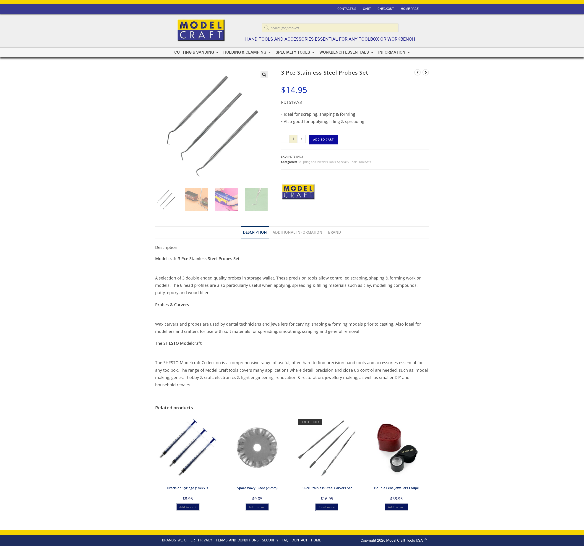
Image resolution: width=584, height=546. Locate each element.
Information (391, 52)
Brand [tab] (334, 232)
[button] (196, 52)
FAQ (285, 540)
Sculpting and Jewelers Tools (317, 162)
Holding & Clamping (244, 52)
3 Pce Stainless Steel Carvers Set (327, 488)
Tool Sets (365, 162)
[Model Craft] (298, 192)
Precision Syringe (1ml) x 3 (187, 488)
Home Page (410, 9)
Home (316, 540)
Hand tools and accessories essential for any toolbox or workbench (330, 39)
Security (270, 540)
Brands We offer (178, 540)
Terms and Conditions (237, 540)
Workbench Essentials (344, 52)
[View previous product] (417, 72)
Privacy (205, 540)
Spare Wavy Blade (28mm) (257, 488)
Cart (367, 9)
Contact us (346, 9)
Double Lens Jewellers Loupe (396, 488)
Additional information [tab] (297, 232)
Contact (300, 540)
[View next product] (425, 72)
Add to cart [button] (187, 507)
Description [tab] (255, 232)
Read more (327, 507)
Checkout (386, 9)
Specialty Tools (293, 52)
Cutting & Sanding (194, 52)
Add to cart (323, 139)
